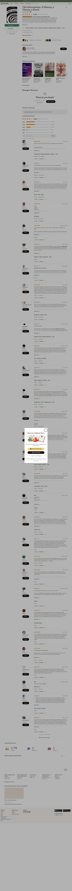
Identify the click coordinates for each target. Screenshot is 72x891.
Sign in (40, 455)
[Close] (45, 430)
